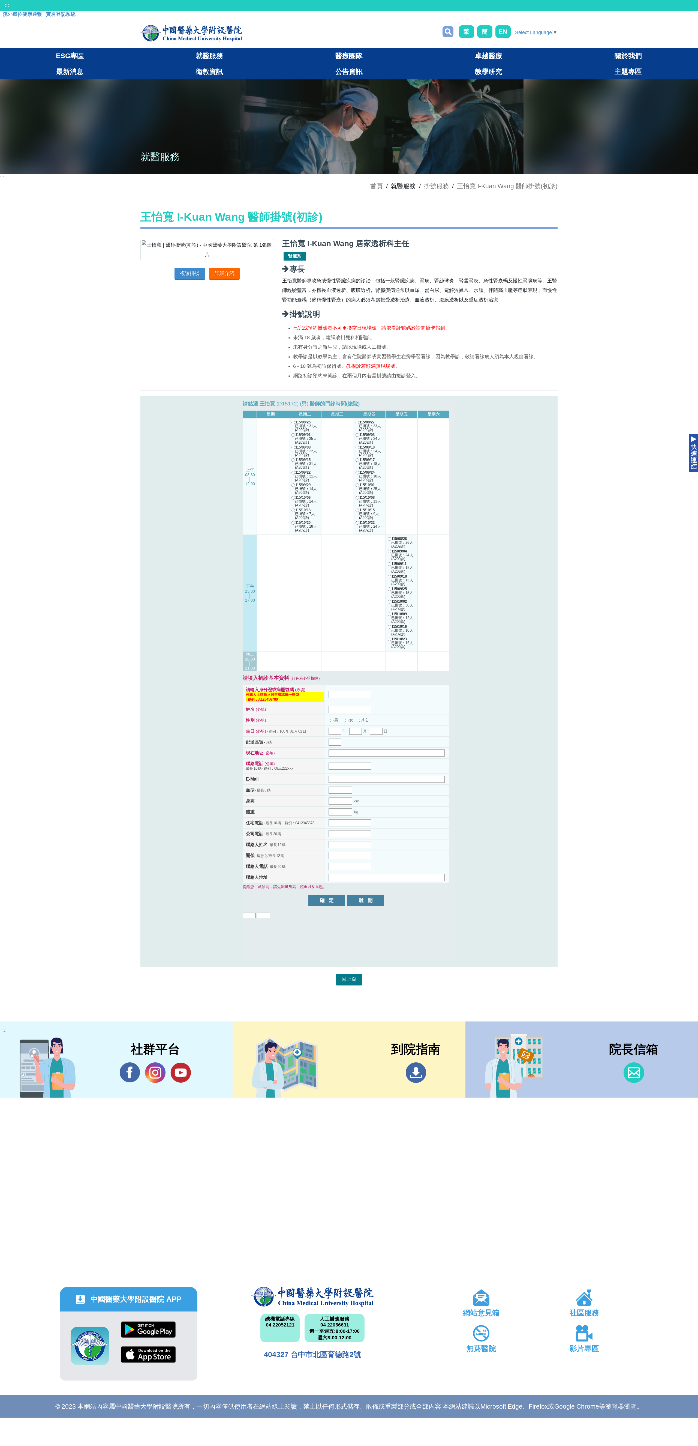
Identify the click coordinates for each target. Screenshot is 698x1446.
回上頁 (349, 979)
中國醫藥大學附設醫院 (312, 1297)
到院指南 (416, 1072)
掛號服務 (436, 186)
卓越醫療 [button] (488, 55)
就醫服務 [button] (209, 55)
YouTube (180, 1072)
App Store (148, 1358)
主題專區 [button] (628, 71)
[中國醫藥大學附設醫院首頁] (191, 33)
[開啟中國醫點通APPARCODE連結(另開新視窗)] (90, 1346)
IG (155, 1072)
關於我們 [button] (628, 55)
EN (503, 31)
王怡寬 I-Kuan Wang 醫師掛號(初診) (507, 186)
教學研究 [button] (488, 71)
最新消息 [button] (69, 71)
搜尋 (448, 31)
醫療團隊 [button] (349, 55)
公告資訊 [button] (349, 71)
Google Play (148, 1333)
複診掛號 (190, 273)
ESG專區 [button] (70, 55)
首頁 (376, 186)
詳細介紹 (224, 273)
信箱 (634, 1072)
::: (7, 5)
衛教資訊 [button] (209, 71)
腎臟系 (294, 256)
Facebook (130, 1072)
